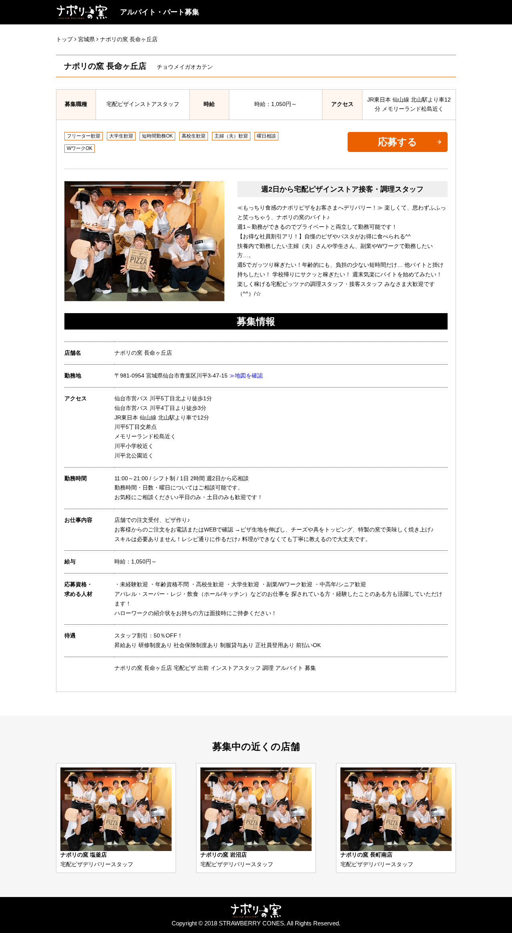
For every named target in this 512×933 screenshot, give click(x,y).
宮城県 (86, 39)
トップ (64, 39)
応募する (397, 141)
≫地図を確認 (246, 375)
